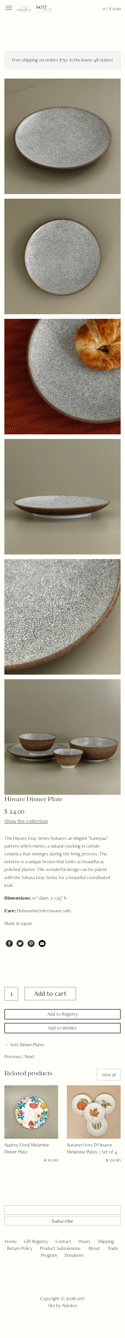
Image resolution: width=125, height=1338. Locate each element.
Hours (84, 1241)
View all (109, 1075)
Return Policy (20, 1248)
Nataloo (69, 1305)
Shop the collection (26, 821)
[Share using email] (42, 942)
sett (81, 1298)
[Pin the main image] (31, 942)
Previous (12, 1056)
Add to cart (50, 993)
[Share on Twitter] (20, 942)
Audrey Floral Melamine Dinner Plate (26, 1148)
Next (29, 1056)
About (94, 1248)
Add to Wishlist (62, 1028)
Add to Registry (62, 1014)
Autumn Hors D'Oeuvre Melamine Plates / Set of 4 (92, 1148)
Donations (74, 1255)
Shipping (106, 1241)
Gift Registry (36, 1241)
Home (11, 1241)
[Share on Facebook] (9, 942)
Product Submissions (60, 1248)
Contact (63, 1241)
